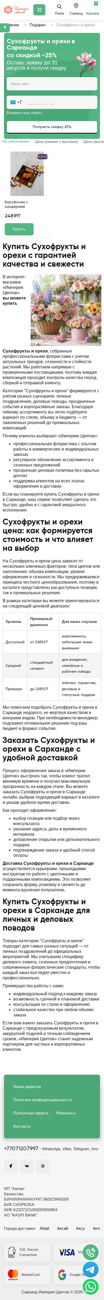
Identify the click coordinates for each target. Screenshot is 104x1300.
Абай (44, 1228)
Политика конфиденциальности (42, 1100)
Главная (11, 25)
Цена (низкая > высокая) (56, 141)
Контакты (22, 1126)
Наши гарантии (27, 1086)
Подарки (37, 25)
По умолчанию (16, 141)
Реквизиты (66, 1113)
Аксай (62, 1228)
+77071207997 (21, 1149)
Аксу (80, 1228)
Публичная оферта (30, 1113)
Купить (19, 229)
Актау (98, 1228)
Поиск (59, 13)
